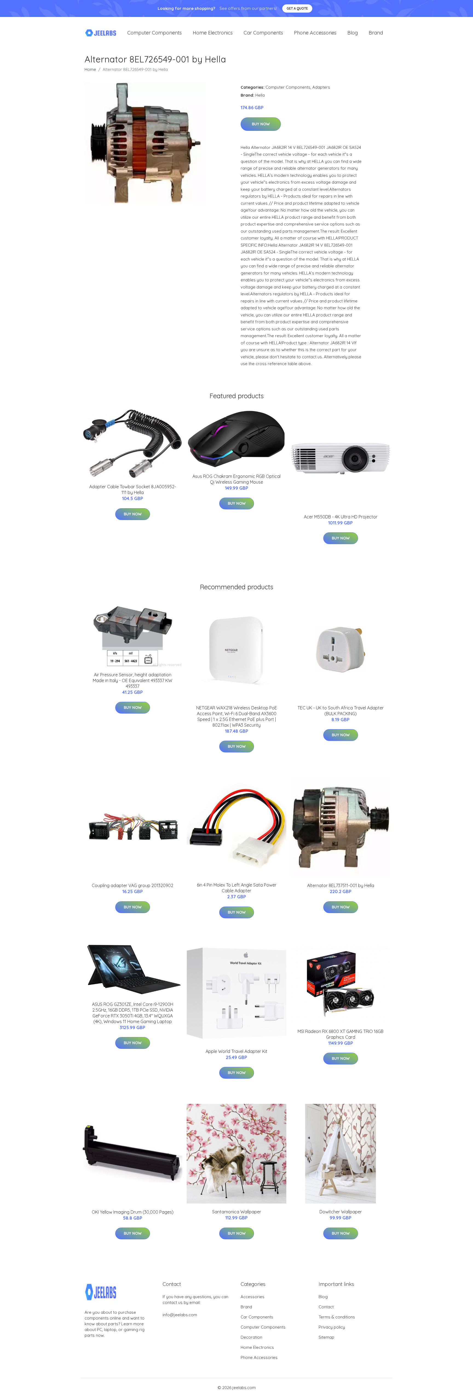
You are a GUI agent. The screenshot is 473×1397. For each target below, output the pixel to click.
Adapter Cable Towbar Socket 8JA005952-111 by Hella (132, 489)
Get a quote (297, 8)
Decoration (251, 1337)
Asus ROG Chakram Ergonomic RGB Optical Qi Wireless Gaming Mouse (236, 479)
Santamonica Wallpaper (236, 1211)
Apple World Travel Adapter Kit (236, 1051)
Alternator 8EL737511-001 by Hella (340, 885)
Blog (352, 33)
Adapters (321, 87)
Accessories (252, 1296)
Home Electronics (213, 33)
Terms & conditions (337, 1317)
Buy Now (261, 124)
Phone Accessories (315, 33)
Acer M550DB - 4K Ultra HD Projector (340, 516)
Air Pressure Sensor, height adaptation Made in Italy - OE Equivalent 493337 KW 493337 (132, 680)
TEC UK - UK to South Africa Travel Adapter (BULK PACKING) (341, 710)
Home (90, 69)
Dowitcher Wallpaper (340, 1211)
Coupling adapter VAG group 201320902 (132, 885)
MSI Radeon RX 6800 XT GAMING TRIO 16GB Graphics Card (340, 1034)
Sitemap (326, 1337)
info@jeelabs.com (180, 1314)
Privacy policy (332, 1327)
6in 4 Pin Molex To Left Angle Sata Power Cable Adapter (236, 887)
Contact (326, 1306)
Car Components (263, 33)
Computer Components (154, 33)
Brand (376, 33)
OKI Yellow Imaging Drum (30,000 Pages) (133, 1212)
